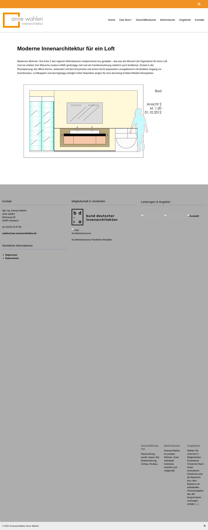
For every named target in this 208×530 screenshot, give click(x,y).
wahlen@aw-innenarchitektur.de (19, 233)
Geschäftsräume (146, 19)
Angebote (185, 19)
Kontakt (199, 19)
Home (111, 19)
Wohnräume (167, 19)
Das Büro (125, 19)
